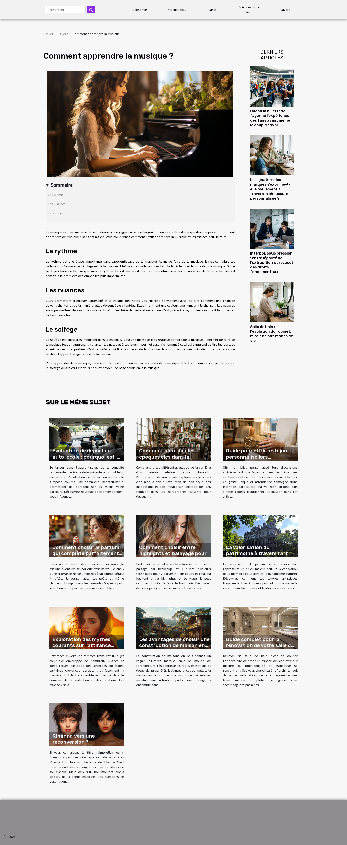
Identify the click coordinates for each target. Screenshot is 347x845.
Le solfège (55, 213)
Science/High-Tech (249, 9)
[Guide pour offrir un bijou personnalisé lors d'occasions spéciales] (260, 439)
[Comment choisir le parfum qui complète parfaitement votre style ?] (86, 536)
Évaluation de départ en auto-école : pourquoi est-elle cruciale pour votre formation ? (84, 460)
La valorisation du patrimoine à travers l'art (257, 550)
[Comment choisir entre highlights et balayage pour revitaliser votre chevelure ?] (173, 536)
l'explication (149, 271)
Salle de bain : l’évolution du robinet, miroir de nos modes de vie (271, 333)
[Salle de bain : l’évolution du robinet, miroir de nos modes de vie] (272, 302)
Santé (212, 9)
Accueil (48, 34)
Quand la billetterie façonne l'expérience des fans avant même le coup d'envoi (270, 118)
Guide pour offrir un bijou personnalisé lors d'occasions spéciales (256, 457)
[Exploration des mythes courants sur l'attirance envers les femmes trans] (86, 628)
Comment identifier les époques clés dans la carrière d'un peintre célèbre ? (174, 460)
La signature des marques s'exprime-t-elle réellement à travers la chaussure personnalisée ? (270, 189)
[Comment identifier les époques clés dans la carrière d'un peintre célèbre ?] (173, 439)
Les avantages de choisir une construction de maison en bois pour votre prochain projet (174, 648)
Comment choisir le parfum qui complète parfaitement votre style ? (85, 553)
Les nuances (57, 204)
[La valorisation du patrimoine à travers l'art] (260, 536)
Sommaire (62, 185)
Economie (140, 9)
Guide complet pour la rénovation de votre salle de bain (260, 645)
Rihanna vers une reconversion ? (73, 739)
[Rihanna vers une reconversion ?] (86, 724)
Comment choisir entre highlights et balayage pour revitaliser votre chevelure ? (173, 553)
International (176, 9)
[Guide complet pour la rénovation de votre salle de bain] (260, 628)
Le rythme (55, 194)
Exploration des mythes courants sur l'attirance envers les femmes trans (82, 645)
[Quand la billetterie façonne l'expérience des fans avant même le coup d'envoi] (272, 86)
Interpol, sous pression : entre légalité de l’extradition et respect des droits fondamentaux (271, 262)
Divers (285, 9)
